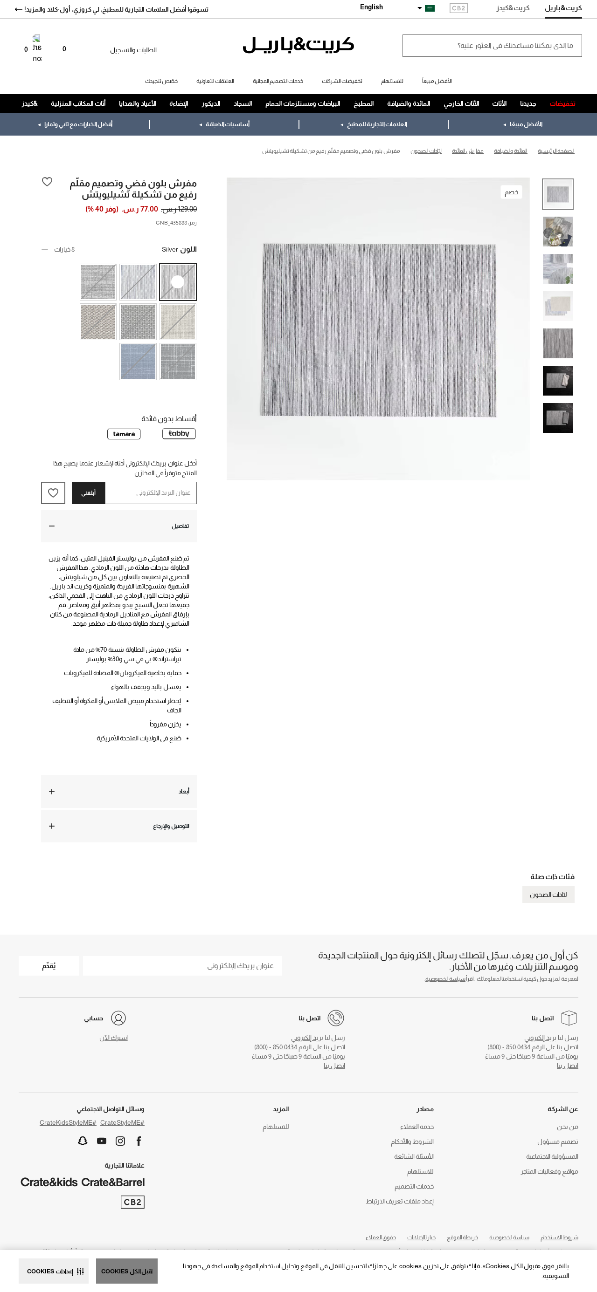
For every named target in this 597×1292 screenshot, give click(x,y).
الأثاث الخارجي (461, 103)
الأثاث (499, 103)
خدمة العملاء (417, 1126)
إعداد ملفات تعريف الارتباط (400, 1201)
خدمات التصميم (414, 1186)
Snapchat (83, 1141)
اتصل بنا (567, 1065)
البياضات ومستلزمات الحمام (302, 103)
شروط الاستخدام (559, 1237)
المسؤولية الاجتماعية (552, 1156)
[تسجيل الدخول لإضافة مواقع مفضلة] (47, 188)
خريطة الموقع (462, 1237)
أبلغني (88, 493)
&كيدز (29, 103)
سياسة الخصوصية (445, 979)
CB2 (459, 9)
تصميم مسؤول (557, 1141)
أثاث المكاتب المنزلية (78, 103)
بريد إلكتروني (540, 1037)
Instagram (120, 1141)
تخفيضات (562, 103)
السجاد (243, 103)
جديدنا (528, 103)
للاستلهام (420, 1171)
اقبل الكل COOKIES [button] (127, 1271)
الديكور (211, 103)
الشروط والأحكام (412, 1141)
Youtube (101, 1141)
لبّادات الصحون (548, 894)
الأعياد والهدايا (138, 103)
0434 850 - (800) (508, 1047)
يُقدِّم (49, 966)
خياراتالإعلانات (421, 1237)
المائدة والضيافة (408, 103)
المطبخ (364, 103)
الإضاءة (178, 103)
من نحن (567, 1126)
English (371, 7)
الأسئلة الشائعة (414, 1156)
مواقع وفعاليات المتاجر (549, 1171)
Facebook (139, 1141)
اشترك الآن (113, 1037)
